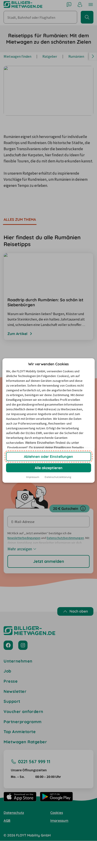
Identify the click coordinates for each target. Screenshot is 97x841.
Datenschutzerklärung (58, 477)
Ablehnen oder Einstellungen (48, 456)
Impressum (32, 477)
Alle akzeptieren (48, 468)
